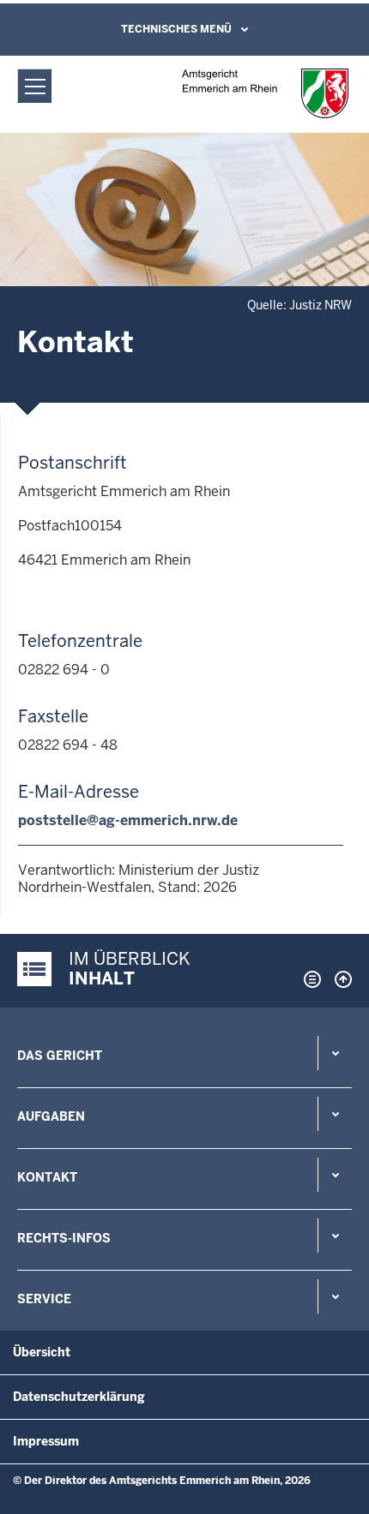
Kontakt (47, 1177)
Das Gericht (59, 1055)
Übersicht (41, 1352)
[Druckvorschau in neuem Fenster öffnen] (309, 979)
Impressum (46, 1441)
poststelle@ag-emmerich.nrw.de (128, 820)
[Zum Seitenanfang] (339, 979)
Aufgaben (51, 1116)
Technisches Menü (176, 29)
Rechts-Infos (64, 1238)
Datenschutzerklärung (79, 1396)
